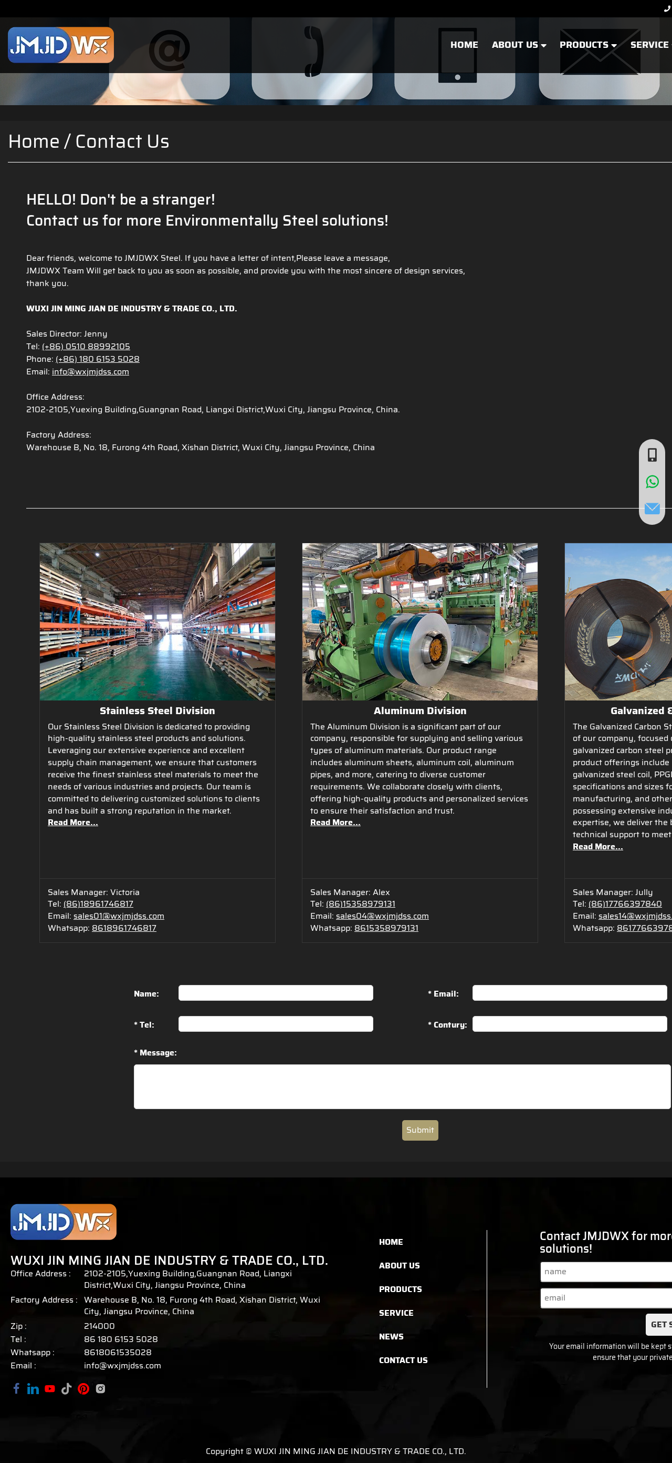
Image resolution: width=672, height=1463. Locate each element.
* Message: (155, 1053)
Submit (420, 1129)
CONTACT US (403, 1360)
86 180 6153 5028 (121, 1339)
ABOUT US (516, 45)
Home (34, 141)
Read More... (73, 822)
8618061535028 (118, 1352)
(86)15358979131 (360, 903)
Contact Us (122, 141)
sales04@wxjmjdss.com (382, 915)
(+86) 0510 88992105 (86, 346)
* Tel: (144, 1024)
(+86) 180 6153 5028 (98, 358)
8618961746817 (124, 927)
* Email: (443, 993)
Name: (146, 993)
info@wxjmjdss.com (90, 371)
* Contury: (447, 1024)
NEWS (391, 1336)
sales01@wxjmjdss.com (119, 915)
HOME (464, 45)
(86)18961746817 (98, 903)
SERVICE (396, 1312)
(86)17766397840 (625, 903)
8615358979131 (386, 927)
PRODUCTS (585, 45)
